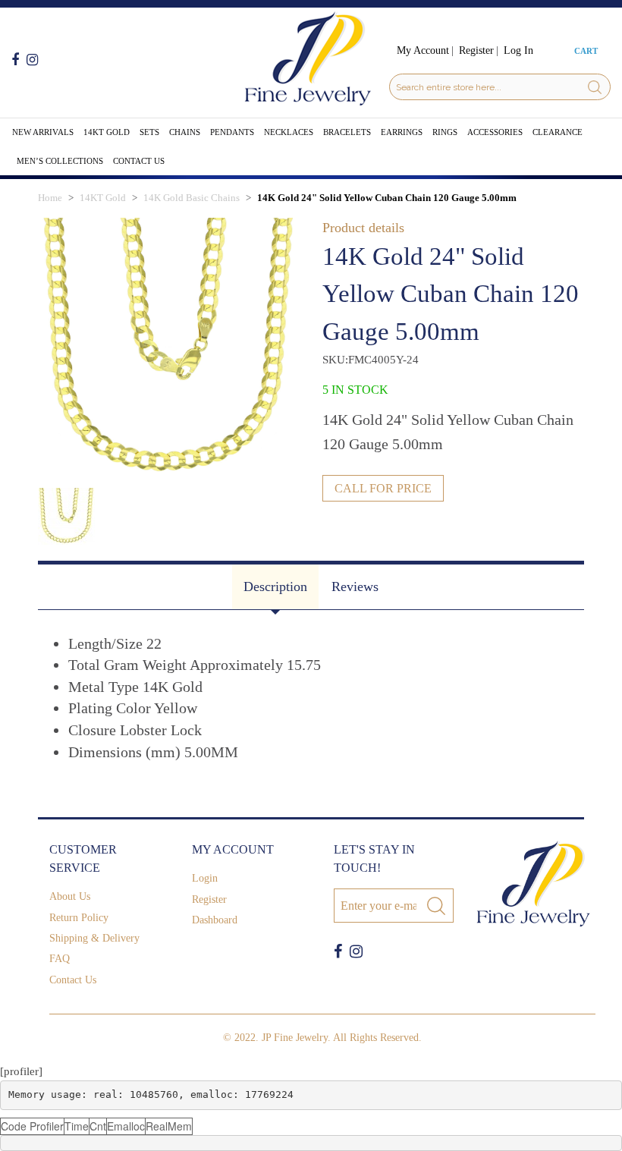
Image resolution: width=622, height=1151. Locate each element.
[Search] (595, 86)
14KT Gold (106, 132)
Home (50, 197)
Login (205, 878)
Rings (444, 132)
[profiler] (21, 1071)
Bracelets (347, 132)
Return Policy (78, 917)
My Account (423, 50)
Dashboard (214, 920)
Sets (149, 132)
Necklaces (288, 132)
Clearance (557, 132)
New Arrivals (43, 132)
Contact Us (139, 160)
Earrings (402, 132)
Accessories (495, 132)
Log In (518, 50)
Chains (184, 132)
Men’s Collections (60, 160)
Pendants (232, 132)
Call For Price (383, 488)
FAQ (59, 958)
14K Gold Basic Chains (191, 197)
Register (476, 50)
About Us (69, 896)
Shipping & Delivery (94, 938)
